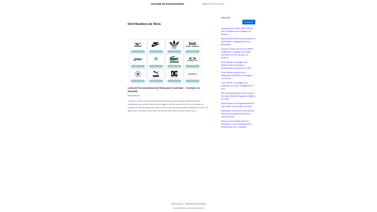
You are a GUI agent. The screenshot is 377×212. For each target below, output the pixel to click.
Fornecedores (134, 96)
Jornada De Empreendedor (167, 3)
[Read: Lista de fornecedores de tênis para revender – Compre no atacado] (165, 60)
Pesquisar (248, 22)
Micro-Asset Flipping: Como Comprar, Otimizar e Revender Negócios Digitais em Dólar (238, 96)
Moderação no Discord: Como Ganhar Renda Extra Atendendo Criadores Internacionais (237, 114)
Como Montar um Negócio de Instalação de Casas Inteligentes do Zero (237, 86)
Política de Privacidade (195, 204)
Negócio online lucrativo (213, 4)
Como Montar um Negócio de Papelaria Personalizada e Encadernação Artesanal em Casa (236, 65)
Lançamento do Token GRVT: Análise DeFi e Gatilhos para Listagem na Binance (237, 31)
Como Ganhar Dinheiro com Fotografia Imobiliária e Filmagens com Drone (236, 75)
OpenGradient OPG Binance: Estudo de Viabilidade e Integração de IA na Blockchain (238, 41)
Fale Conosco (177, 204)
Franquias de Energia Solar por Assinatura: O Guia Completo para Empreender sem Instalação (236, 124)
